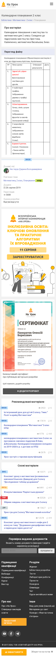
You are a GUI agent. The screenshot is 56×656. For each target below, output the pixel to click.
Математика (10, 180)
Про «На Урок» (8, 606)
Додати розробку (29, 391)
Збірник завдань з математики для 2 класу (25, 502)
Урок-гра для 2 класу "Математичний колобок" (27, 512)
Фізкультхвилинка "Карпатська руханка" (24, 492)
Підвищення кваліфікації (13, 570)
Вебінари (5, 574)
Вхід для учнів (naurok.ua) (42, 606)
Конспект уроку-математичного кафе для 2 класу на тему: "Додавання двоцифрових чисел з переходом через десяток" (27, 525)
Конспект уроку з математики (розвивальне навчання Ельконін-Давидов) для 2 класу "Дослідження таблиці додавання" (26, 479)
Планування (29, 180)
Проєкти (33, 580)
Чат (31, 591)
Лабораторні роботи (39, 577)
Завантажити (15, 652)
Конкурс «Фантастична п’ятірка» (41, 614)
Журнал (33, 566)
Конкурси (34, 584)
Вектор (5, 584)
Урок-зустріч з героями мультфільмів (23, 457)
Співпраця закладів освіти (11, 611)
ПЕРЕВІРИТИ (46, 551)
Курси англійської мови (41, 594)
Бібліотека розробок (39, 570)
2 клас (20, 180)
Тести (32, 573)
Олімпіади (34, 587)
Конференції (7, 577)
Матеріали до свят (38, 609)
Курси (4, 581)
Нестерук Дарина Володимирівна (26, 169)
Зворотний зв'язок (10, 621)
